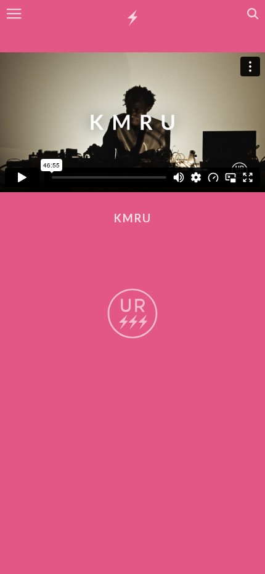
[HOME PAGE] (132, 18)
